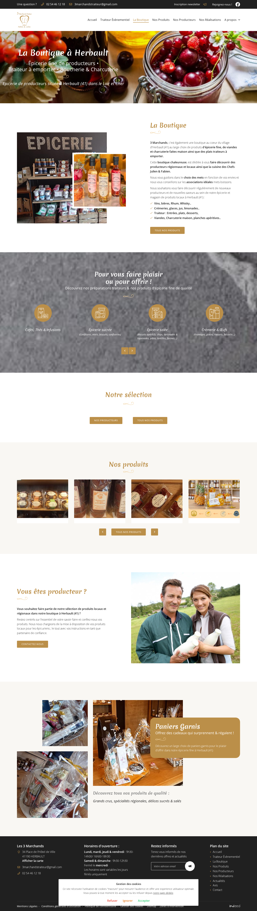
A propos (230, 20)
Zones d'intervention (172, 906)
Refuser (112, 901)
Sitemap (151, 906)
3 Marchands (158, 143)
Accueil (92, 20)
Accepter (144, 901)
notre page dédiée (163, 893)
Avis (215, 885)
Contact (217, 890)
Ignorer (128, 901)
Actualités (219, 881)
